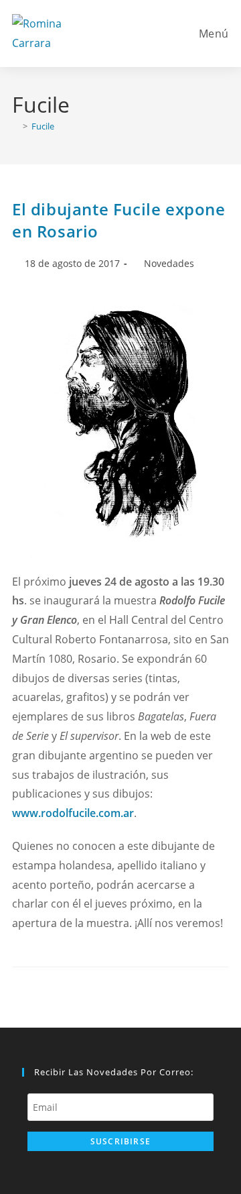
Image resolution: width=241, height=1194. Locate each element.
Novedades (169, 263)
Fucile (42, 126)
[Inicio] (15, 126)
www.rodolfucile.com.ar (73, 813)
